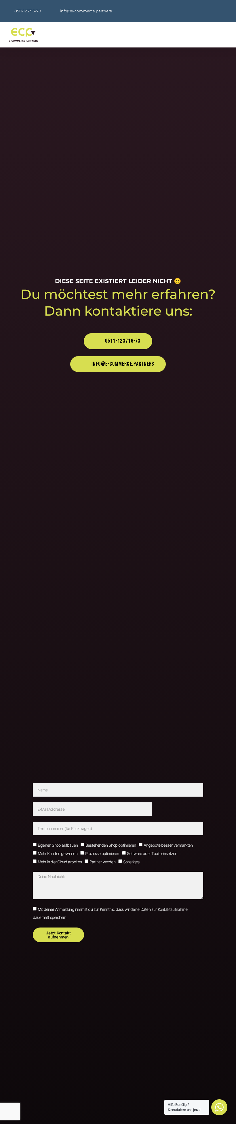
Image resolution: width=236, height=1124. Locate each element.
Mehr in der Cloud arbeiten (60, 861)
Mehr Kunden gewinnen (57, 853)
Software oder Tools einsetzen (152, 853)
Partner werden (102, 861)
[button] (147, 35)
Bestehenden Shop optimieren (110, 845)
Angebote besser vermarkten (168, 845)
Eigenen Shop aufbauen (58, 845)
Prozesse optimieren (102, 853)
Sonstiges (131, 861)
